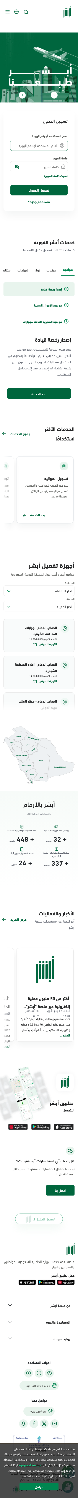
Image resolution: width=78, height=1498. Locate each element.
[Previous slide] (54, 95)
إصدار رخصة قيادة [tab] (51, 289)
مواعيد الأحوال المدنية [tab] (48, 305)
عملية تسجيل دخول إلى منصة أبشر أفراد (56, 853)
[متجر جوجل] (41, 1127)
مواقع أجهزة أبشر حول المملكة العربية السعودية (43, 574)
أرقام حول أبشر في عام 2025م (39, 814)
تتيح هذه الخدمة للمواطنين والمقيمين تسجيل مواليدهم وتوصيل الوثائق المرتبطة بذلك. (46, 491)
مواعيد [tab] (68, 269)
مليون (49, 841)
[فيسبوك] (33, 1423)
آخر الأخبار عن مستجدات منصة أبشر (55, 924)
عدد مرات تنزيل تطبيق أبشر (22, 853)
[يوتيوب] (54, 1423)
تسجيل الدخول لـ (44, 1219)
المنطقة (70, 583)
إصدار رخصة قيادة (53, 339)
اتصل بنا (60, 1190)
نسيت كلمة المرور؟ (56, 176)
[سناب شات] (23, 1423)
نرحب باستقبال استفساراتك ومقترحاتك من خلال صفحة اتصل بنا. (44, 1171)
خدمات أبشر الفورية (54, 242)
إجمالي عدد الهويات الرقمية (56, 830)
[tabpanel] (39, 341)
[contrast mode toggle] (49, 1373)
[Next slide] (22, 95)
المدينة (71, 598)
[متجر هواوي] (18, 1127)
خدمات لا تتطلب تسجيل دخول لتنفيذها (49, 250)
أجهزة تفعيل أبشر (52, 565)
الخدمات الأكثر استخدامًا (60, 433)
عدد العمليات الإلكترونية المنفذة (21, 830)
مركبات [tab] (51, 270)
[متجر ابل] (64, 1127)
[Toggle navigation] (7, 12)
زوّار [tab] (37, 270)
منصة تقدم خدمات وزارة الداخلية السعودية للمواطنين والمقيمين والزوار (39, 1264)
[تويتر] (44, 1423)
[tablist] (39, 269)
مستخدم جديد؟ (39, 201)
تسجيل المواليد (56, 478)
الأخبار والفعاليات (57, 913)
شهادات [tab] (23, 270)
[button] (39, 635)
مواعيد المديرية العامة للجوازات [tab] (42, 321)
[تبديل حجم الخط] (39, 1373)
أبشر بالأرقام (39, 804)
